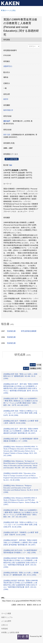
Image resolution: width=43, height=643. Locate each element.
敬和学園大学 (8, 110)
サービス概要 (6, 613)
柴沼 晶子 (6, 121)
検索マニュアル (7, 617)
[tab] (22, 354)
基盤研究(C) (7, 66)
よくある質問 (6, 621)
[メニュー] (40, 2)
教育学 (5, 99)
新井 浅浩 (6, 135)
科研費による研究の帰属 (10, 632)
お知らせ (4, 625)
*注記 (10, 165)
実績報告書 (11, 331)
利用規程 (4, 629)
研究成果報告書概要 (28, 331)
